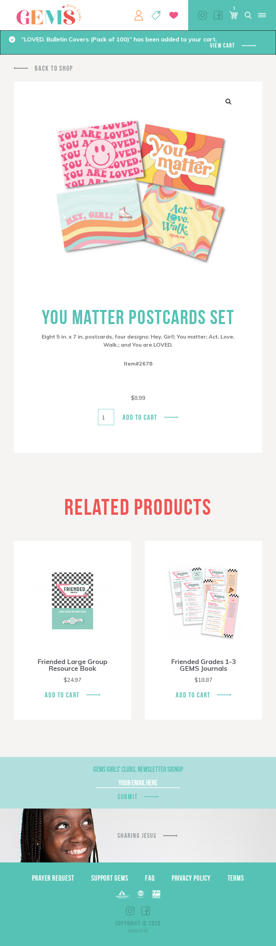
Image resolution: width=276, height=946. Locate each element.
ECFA (140, 894)
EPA (156, 894)
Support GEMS (109, 878)
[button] (228, 102)
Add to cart (140, 417)
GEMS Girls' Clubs (48, 14)
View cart (222, 45)
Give (173, 15)
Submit (127, 796)
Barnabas (122, 894)
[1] (233, 15)
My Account (138, 15)
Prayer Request (53, 878)
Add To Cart (62, 694)
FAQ (150, 878)
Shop (156, 15)
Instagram (202, 15)
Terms (236, 878)
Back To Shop (54, 68)
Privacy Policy (191, 878)
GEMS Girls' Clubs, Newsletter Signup (138, 769)
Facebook (218, 15)
